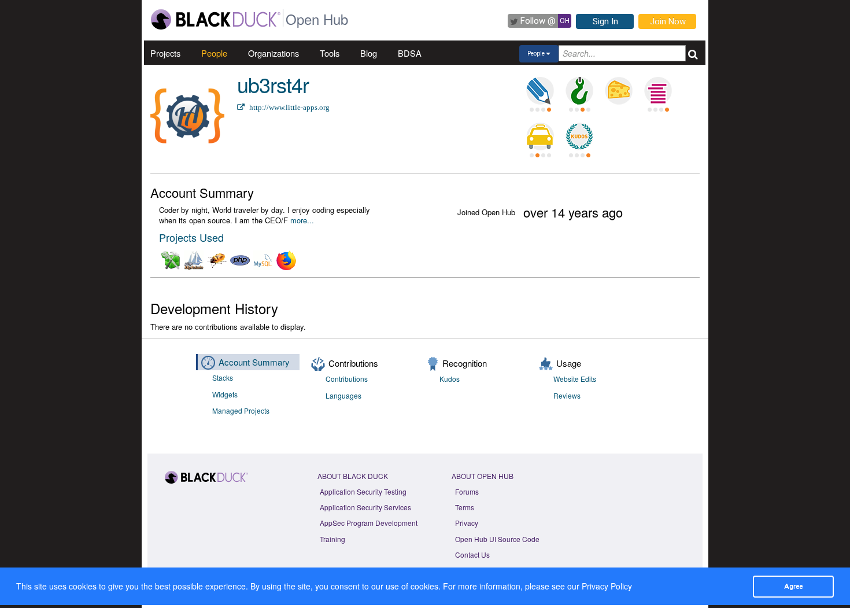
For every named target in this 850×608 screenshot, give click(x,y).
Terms (464, 507)
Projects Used (191, 237)
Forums (467, 491)
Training (332, 539)
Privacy (466, 523)
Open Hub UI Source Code (497, 539)
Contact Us (472, 554)
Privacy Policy (607, 586)
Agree (793, 586)
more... (302, 220)
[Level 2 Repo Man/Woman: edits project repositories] (579, 91)
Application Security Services (365, 507)
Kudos (449, 379)
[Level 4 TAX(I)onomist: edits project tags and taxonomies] (540, 136)
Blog (368, 53)
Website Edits (574, 379)
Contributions (347, 379)
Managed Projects (240, 410)
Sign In (605, 21)
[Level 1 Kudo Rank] (579, 136)
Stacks (222, 377)
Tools (329, 53)
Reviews (567, 395)
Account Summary (254, 362)
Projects (165, 53)
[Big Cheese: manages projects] (619, 91)
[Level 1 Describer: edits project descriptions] (540, 91)
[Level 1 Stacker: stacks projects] (658, 91)
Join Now (668, 21)
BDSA (410, 53)
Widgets (225, 394)
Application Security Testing (363, 491)
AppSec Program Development (368, 523)
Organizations (273, 53)
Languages (343, 395)
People (214, 53)
